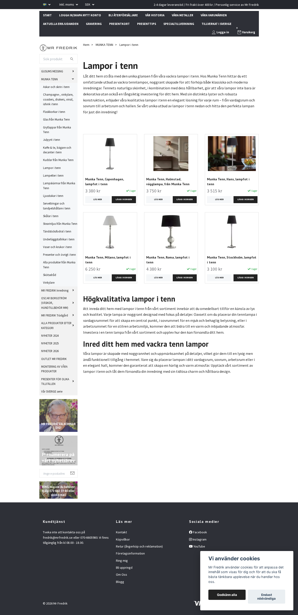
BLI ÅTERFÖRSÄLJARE (123, 15)
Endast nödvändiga (266, 596)
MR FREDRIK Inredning (54, 290)
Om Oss (121, 574)
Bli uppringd (124, 567)
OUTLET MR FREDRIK (54, 359)
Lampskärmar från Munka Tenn (59, 185)
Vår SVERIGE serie (51, 391)
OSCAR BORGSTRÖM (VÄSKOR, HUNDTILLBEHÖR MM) (54, 302)
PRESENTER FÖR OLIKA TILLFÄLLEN (55, 381)
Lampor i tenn (52, 168)
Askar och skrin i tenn (56, 87)
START (47, 15)
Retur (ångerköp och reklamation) (139, 546)
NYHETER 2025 (50, 343)
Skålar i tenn (50, 216)
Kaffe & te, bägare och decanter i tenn (57, 150)
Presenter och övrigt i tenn (59, 254)
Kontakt (121, 532)
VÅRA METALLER (182, 15)
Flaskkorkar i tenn (54, 112)
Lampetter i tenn (53, 175)
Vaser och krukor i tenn (57, 247)
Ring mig (122, 560)
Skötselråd (49, 275)
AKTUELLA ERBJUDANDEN (60, 24)
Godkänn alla (227, 595)
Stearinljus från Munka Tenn (60, 223)
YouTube (199, 546)
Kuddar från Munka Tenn (58, 160)
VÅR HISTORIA (154, 15)
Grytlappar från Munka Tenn (57, 129)
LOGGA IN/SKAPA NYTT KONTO (80, 15)
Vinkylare (48, 282)
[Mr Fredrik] (58, 47)
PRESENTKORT (119, 24)
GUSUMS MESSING (52, 71)
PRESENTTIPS (146, 24)
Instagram (199, 539)
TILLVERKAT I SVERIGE (216, 24)
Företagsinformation (130, 553)
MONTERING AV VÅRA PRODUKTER (54, 369)
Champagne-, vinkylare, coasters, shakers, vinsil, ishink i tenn (58, 99)
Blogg (120, 582)
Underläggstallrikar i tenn (58, 239)
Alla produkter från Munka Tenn (59, 264)
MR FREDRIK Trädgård (54, 315)
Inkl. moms (67, 4)
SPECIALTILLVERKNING (178, 24)
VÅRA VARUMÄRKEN (214, 15)
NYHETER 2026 (50, 351)
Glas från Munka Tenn (56, 119)
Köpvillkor (123, 539)
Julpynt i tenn (51, 139)
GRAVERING (94, 24)
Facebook (199, 532)
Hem (86, 45)
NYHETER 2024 (50, 335)
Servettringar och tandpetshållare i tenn (56, 206)
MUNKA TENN (49, 79)
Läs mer (97, 199)
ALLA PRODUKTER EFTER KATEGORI (56, 325)
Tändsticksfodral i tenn (57, 231)
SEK (88, 4)
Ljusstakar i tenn (53, 196)
